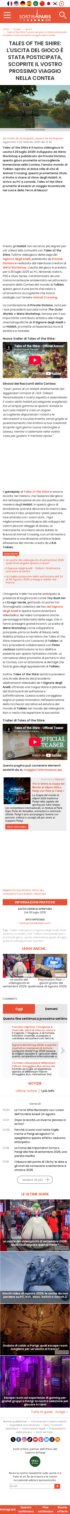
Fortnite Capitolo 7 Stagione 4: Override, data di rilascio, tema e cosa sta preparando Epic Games (34, 1030)
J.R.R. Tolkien (34, 934)
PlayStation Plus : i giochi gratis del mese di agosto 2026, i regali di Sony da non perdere (51, 983)
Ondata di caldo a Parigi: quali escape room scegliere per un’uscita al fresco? (35, 1347)
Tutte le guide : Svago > (49, 1412)
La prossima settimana (51, 1019)
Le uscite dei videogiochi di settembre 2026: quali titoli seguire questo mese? (35, 561)
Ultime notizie (26, 1091)
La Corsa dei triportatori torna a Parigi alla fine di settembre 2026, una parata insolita (40, 1152)
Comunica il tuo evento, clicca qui (24, 894)
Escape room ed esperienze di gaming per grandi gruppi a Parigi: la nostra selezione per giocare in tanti (35, 1401)
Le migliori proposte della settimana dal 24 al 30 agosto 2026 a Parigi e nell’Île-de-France (34, 579)
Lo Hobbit (20, 934)
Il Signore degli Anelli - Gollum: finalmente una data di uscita (33, 569)
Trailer (13, 930)
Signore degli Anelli (16, 259)
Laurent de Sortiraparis (49, 138)
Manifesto (12, 1428)
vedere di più (32, 1180)
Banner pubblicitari (15, 1421)
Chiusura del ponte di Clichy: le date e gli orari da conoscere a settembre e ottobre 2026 (40, 1166)
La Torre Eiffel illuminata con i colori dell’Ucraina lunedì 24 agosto (39, 1112)
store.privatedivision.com (35, 923)
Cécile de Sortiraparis (20, 138)
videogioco (25, 930)
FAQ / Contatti (53, 1425)
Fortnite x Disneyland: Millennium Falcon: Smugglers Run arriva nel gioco (33, 1066)
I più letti (47, 1091)
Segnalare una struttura (25, 1425)
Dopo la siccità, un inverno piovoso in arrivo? (40, 1122)
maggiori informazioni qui (43, 770)
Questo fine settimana (19, 1019)
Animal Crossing (45, 297)
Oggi (19, 1009)
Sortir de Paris (44, 1432)
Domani (51, 1009)
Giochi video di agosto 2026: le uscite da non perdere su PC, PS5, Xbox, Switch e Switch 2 (35, 1295)
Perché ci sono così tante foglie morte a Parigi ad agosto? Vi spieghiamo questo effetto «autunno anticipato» (40, 1136)
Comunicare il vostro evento (49, 1421)
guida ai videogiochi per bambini (23, 941)
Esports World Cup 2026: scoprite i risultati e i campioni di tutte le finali (34, 1048)
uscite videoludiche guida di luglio (45, 937)
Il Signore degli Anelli (46, 930)
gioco (19, 937)
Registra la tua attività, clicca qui (23, 890)
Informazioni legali (33, 1428)
